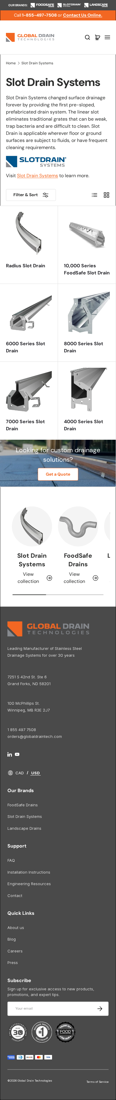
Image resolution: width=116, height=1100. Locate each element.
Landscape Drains (24, 828)
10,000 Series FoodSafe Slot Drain (87, 269)
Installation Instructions (28, 872)
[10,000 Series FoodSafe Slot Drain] (87, 235)
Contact (14, 895)
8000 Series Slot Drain (83, 347)
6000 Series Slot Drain (25, 347)
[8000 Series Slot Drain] (87, 312)
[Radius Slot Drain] (29, 235)
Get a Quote (58, 474)
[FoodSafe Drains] (78, 526)
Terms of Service (98, 1081)
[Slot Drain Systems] (32, 526)
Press (12, 962)
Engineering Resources (29, 883)
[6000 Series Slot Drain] (29, 312)
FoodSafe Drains (78, 559)
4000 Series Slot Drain (83, 425)
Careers (15, 951)
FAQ (11, 860)
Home (11, 63)
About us (15, 927)
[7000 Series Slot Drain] (29, 390)
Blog (11, 939)
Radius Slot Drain (25, 266)
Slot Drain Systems (37, 63)
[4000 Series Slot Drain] (87, 390)
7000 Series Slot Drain (25, 425)
